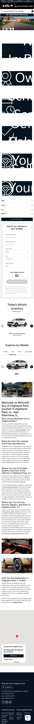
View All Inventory (16, 311)
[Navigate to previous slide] (1, 23)
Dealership (28, 710)
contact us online (22, 593)
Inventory (5, 710)
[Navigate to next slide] (33, 23)
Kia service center (9, 512)
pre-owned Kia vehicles (10, 487)
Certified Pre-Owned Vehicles (5, 721)
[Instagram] (6, 702)
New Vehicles (5, 713)
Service (12, 710)
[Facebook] (3, 702)
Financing (20, 710)
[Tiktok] (10, 702)
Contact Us (8, 687)
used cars (22, 482)
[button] (17, 636)
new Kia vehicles (20, 430)
